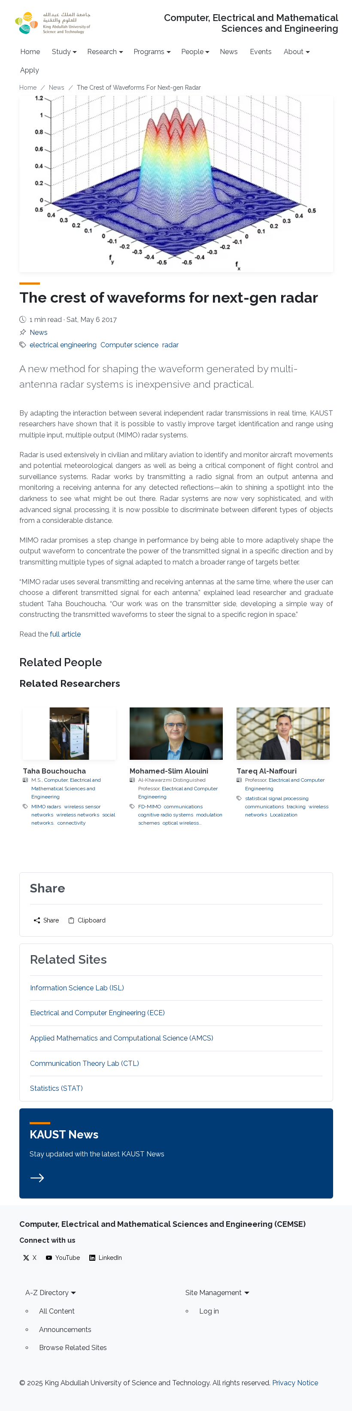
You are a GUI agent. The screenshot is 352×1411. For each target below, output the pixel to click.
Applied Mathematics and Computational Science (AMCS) (121, 1038)
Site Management (213, 1293)
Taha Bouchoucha (54, 771)
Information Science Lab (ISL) (77, 988)
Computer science (129, 345)
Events (261, 52)
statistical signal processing (277, 798)
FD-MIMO (149, 807)
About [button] (293, 52)
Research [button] (102, 52)
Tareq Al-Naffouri (267, 771)
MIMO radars (46, 807)
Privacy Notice (295, 1383)
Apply (29, 70)
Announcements (65, 1330)
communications (183, 807)
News (229, 52)
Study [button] (61, 52)
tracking (296, 807)
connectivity (72, 823)
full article (65, 634)
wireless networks (77, 815)
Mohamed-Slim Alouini (169, 771)
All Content (57, 1311)
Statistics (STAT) (56, 1088)
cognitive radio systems (165, 815)
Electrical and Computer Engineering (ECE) (97, 1013)
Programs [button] (149, 52)
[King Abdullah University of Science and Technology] (52, 23)
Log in (209, 1311)
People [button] (192, 52)
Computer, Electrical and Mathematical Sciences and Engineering (251, 23)
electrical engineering (63, 345)
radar (170, 345)
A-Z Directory (47, 1293)
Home (30, 52)
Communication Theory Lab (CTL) (84, 1063)
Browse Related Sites (73, 1348)
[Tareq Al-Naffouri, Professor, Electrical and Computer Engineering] (283, 733)
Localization (283, 815)
